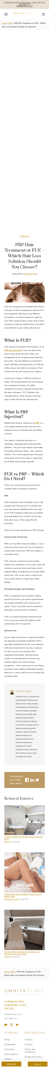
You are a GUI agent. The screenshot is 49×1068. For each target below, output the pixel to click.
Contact (28, 1039)
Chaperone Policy (33, 1057)
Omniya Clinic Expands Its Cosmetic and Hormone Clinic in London (21, 953)
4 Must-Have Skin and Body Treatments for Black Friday (23, 895)
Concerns (9, 1049)
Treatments (10, 1044)
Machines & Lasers (11, 899)
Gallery (8, 1059)
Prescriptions (11, 1054)
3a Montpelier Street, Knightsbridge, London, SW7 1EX (15, 1005)
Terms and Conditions (29, 1050)
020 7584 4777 (24, 4)
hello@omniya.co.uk (24, 6)
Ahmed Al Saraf (30, 274)
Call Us (37, 1064)
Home (4, 23)
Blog (11, 23)
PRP (37, 423)
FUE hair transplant (13, 350)
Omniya (25, 236)
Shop (7, 1039)
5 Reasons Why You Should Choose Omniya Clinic (23, 838)
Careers (28, 1044)
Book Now (11, 1064)
